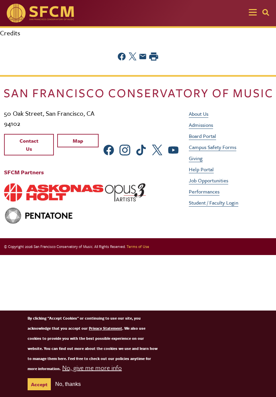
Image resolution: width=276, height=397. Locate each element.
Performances (204, 191)
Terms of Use (138, 246)
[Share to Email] (142, 56)
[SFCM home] (40, 13)
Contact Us (29, 144)
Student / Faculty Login (213, 202)
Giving (196, 158)
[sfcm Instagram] (124, 149)
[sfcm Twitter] (157, 149)
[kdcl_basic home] (138, 92)
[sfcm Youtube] (173, 149)
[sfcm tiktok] (141, 149)
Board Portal (202, 136)
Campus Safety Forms (212, 147)
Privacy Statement (105, 328)
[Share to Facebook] (122, 56)
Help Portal (201, 169)
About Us (198, 113)
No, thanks (68, 384)
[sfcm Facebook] (108, 149)
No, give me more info (92, 367)
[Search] (265, 12)
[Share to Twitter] (133, 56)
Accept (39, 384)
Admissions (201, 125)
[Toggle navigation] (253, 13)
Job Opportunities (208, 180)
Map (78, 140)
